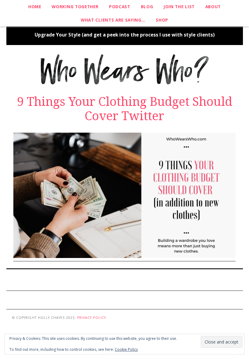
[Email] (140, 279)
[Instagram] (119, 279)
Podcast (119, 6)
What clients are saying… (113, 20)
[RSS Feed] (130, 279)
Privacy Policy (91, 317)
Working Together (75, 6)
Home (34, 6)
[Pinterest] (108, 279)
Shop (162, 20)
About (213, 6)
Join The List (179, 6)
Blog (147, 6)
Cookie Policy (126, 349)
